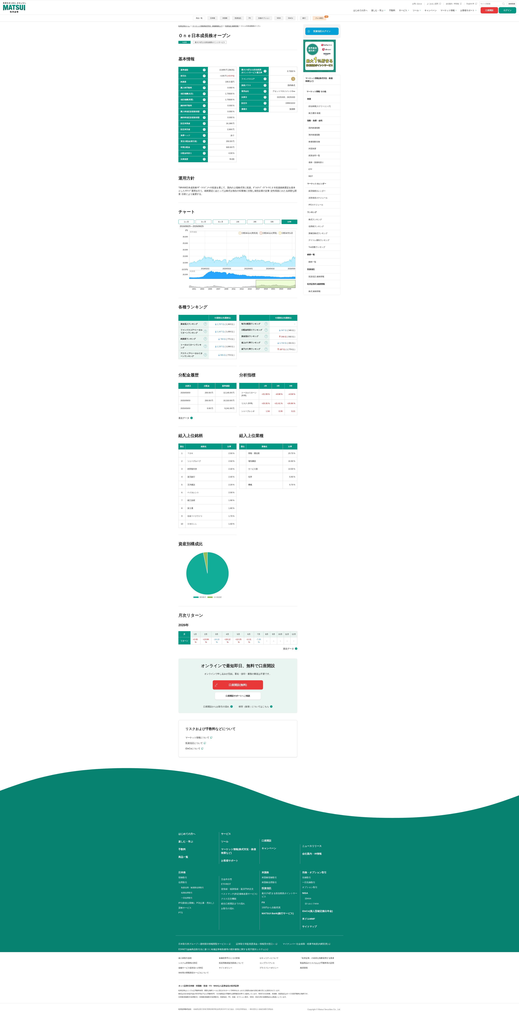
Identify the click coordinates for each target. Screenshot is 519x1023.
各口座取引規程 (185, 958)
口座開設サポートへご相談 (238, 696)
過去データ (183, 418)
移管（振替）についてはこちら (254, 706)
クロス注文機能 (228, 899)
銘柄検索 (512, 4)
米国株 (224, 18)
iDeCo (290, 18)
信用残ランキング (316, 226)
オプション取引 (309, 887)
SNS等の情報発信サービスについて (193, 973)
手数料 (392, 10)
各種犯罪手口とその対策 (229, 958)
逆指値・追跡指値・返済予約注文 (237, 889)
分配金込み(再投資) (250, 233)
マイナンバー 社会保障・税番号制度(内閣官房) (305, 944)
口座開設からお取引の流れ (216, 706)
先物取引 (306, 877)
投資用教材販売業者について (231, 963)
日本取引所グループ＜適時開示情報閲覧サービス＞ (203, 944)
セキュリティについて (269, 958)
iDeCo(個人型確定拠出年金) (317, 911)
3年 (255, 222)
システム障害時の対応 (187, 963)
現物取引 (182, 877)
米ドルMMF (308, 918)
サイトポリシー (225, 968)
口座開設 (489, 10)
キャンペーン (431, 10)
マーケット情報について (197, 737)
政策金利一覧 (314, 155)
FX (250, 18)
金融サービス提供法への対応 (190, 968)
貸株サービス (184, 908)
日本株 (212, 18)
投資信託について (194, 743)
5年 (272, 222)
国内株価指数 (314, 128)
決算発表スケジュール (318, 198)
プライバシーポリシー (269, 968)
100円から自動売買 (271, 907)
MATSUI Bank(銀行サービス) (278, 913)
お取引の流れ (227, 908)
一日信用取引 (186, 898)
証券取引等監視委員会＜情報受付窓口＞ (255, 944)
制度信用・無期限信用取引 (192, 887)
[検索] (503, 4)
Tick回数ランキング (317, 247)
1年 (237, 222)
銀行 (304, 18)
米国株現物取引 (269, 877)
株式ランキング (315, 219)
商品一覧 (199, 18)
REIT (311, 176)
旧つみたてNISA (312, 904)
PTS (180, 913)
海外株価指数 (314, 135)
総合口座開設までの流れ (233, 903)
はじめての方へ (360, 10)
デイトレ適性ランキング (319, 240)
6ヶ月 (220, 222)
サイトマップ (309, 926)
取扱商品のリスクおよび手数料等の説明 (317, 963)
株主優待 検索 (314, 113)
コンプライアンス (267, 963)
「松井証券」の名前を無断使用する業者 (317, 958)
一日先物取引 (308, 882)
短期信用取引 (186, 893)
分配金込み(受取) (269, 233)
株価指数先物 (314, 142)
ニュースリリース (312, 846)
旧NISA (308, 898)
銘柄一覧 (312, 262)
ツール (416, 10)
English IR (471, 4)
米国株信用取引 (269, 882)
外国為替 (312, 148)
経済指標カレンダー (317, 191)
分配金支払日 (287, 233)
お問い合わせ (417, 4)
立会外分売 (226, 879)
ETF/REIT (226, 884)
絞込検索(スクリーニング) (320, 106)
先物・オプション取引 (314, 872)
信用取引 (182, 882)
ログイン (507, 10)
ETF (310, 169)
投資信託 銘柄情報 (316, 276)
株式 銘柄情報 (314, 291)
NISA (279, 18)
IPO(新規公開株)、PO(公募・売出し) (196, 903)
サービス (403, 10)
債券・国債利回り (316, 162)
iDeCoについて (193, 748)
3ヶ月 (203, 222)
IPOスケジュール (316, 205)
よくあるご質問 (433, 4)
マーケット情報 (447, 10)
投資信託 (238, 18)
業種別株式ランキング (318, 233)
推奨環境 (304, 968)
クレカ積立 (319, 18)
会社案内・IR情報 (452, 4)
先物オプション (264, 18)
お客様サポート (467, 10)
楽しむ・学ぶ (377, 10)
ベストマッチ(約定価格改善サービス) (239, 894)
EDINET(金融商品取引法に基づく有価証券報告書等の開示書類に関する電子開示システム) (222, 949)
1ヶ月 (186, 222)
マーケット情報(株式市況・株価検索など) (319, 79)
